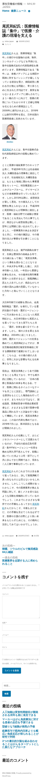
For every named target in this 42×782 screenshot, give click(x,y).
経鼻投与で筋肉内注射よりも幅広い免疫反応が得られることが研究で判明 (20, 733)
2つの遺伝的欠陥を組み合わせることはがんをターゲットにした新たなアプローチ (20, 744)
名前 (4, 623)
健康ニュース (18, 10)
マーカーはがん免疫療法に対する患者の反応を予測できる (20, 721)
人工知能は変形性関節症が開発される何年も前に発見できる (20, 713)
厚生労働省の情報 (12, 3)
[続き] (29, 11)
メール (5, 635)
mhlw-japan (9, 41)
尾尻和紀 (6, 53)
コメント (8, 44)
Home (5, 10)
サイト (4, 647)
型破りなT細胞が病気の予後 (18, 726)
